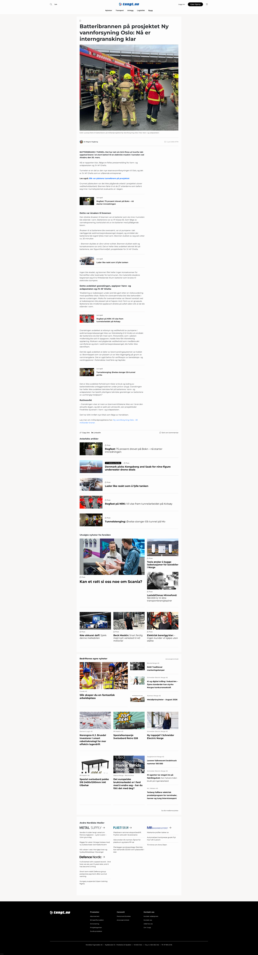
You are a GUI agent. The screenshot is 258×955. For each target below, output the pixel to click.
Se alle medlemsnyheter (169, 811)
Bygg (150, 10)
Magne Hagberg (92, 142)
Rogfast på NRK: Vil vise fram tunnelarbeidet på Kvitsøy (109, 320)
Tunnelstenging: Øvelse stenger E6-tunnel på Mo (115, 373)
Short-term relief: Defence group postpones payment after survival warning (93, 874)
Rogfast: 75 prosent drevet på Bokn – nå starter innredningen (115, 202)
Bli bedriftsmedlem (97, 920)
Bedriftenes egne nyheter (93, 658)
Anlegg (130, 10)
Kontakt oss (148, 920)
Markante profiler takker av (158, 832)
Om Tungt (147, 927)
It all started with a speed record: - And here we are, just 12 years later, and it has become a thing (95, 864)
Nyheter (108, 10)
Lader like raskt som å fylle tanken (112, 262)
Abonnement (94, 916)
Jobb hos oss (148, 924)
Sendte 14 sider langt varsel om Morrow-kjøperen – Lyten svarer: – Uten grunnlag (93, 834)
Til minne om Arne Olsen (157, 845)
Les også (99, 198)
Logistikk (141, 10)
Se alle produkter (96, 931)
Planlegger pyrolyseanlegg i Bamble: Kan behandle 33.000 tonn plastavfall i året (128, 849)
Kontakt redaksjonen (151, 916)
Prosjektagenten (96, 927)
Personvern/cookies (124, 916)
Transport (120, 10)
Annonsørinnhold (123, 920)
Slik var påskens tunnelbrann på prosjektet (109, 178)
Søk (55, 4)
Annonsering (94, 924)
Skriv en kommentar (170, 433)
